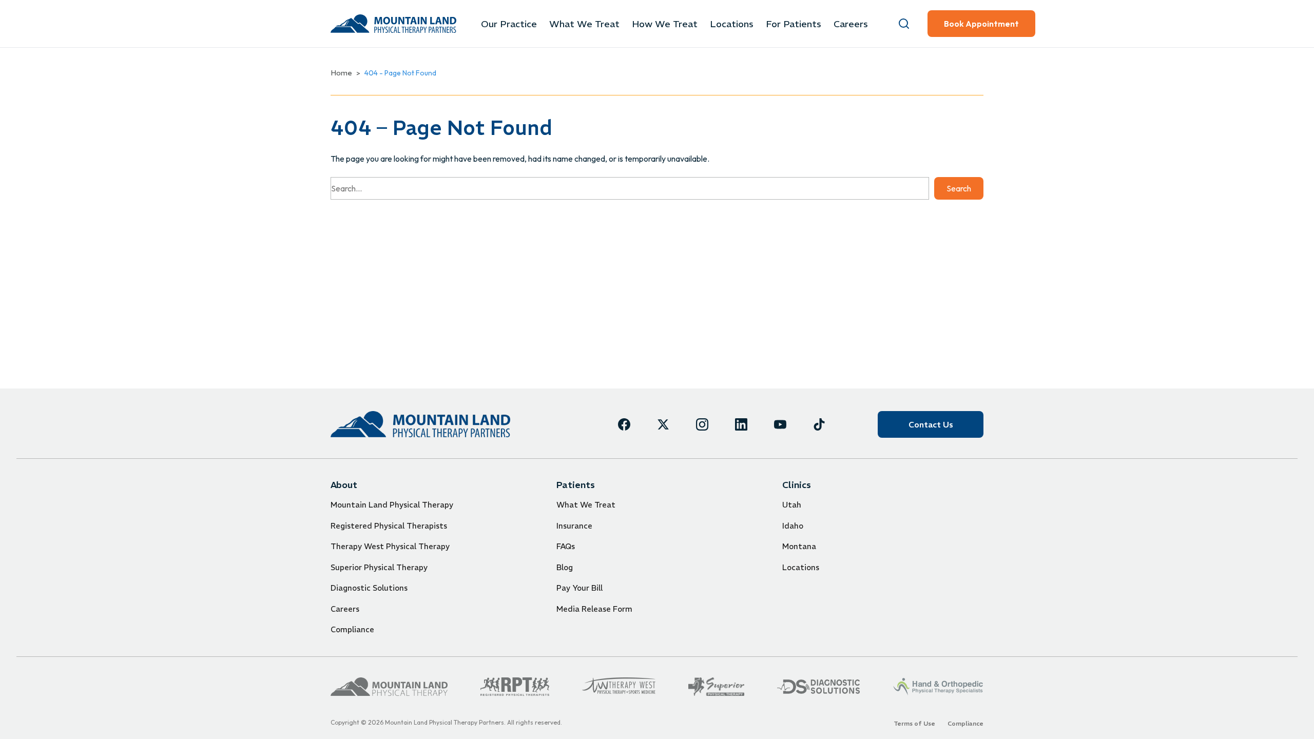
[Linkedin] (741, 424)
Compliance (352, 629)
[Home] (420, 424)
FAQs (565, 546)
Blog (564, 567)
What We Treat (584, 24)
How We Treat (665, 24)
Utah (791, 505)
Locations (731, 24)
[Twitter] (663, 424)
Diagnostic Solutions (369, 588)
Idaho (792, 526)
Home (341, 72)
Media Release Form (594, 609)
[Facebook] (624, 424)
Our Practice (509, 24)
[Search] (904, 23)
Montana (799, 546)
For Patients (793, 24)
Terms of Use (914, 723)
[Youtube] (780, 424)
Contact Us (931, 424)
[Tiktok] (819, 424)
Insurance (574, 526)
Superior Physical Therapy (379, 567)
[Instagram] (702, 424)
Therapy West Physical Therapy (390, 546)
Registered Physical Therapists (389, 526)
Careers (851, 24)
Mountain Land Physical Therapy (392, 505)
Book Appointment (981, 23)
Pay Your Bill (579, 588)
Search (958, 188)
